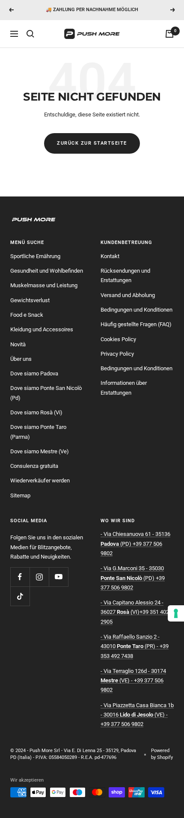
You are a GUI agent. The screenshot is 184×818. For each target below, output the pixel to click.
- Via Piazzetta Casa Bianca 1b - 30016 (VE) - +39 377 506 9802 (137, 715)
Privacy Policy (117, 354)
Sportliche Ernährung (35, 256)
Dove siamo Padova (34, 373)
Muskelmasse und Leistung (43, 285)
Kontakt (110, 256)
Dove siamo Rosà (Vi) (36, 412)
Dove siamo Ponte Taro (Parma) (38, 432)
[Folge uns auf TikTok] (20, 596)
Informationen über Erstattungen (124, 388)
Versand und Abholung (128, 295)
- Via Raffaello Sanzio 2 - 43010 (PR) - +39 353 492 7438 (135, 646)
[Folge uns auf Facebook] (20, 576)
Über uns (21, 359)
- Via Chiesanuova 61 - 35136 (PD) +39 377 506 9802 (135, 543)
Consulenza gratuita (34, 466)
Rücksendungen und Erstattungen (125, 275)
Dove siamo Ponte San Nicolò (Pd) (46, 393)
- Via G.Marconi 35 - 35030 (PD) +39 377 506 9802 (133, 578)
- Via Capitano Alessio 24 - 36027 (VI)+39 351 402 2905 (135, 612)
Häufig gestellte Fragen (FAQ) (136, 324)
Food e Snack (26, 315)
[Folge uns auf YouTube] (58, 576)
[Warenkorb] (169, 34)
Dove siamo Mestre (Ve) (39, 451)
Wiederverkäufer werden (40, 480)
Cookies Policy (118, 339)
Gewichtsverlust (30, 300)
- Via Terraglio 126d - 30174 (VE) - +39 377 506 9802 (133, 680)
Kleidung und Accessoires (41, 329)
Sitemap (20, 495)
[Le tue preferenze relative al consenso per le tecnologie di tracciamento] (176, 613)
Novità (18, 344)
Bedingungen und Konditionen (136, 309)
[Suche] (30, 34)
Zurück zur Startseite (92, 143)
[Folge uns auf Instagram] (39, 576)
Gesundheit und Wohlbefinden (46, 271)
